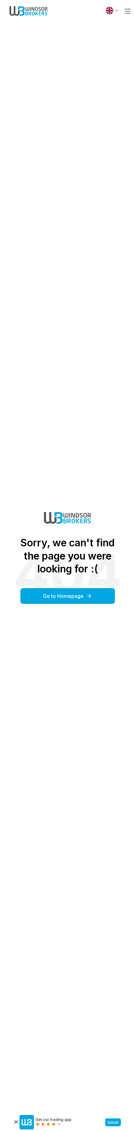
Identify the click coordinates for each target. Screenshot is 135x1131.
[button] (127, 11)
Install (113, 1122)
